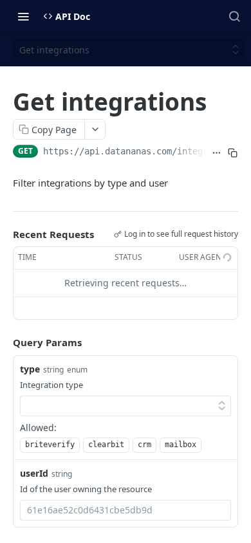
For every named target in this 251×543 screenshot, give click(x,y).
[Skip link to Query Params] (4, 342)
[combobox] (125, 510)
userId (34, 473)
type (30, 369)
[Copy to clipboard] (232, 152)
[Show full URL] (216, 152)
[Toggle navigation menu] (23, 16)
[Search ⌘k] (234, 16)
